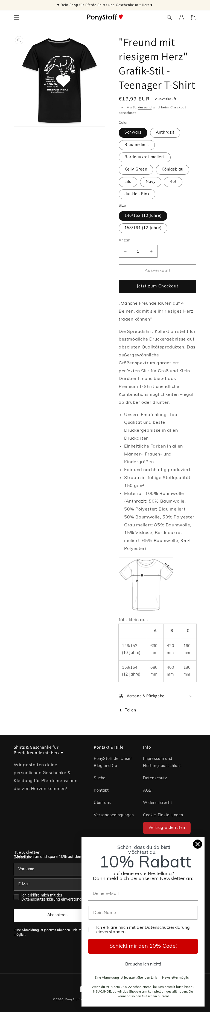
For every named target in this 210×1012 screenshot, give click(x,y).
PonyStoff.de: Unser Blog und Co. (113, 762)
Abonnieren (57, 915)
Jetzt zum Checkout (157, 286)
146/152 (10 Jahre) (143, 216)
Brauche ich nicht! (143, 964)
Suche (100, 778)
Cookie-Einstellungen (163, 815)
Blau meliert (136, 145)
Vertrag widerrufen (166, 828)
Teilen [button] (130, 710)
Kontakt (101, 791)
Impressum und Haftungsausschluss (162, 762)
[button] (16, 17)
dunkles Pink (137, 194)
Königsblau (172, 170)
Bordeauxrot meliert (144, 157)
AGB (147, 791)
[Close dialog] (197, 844)
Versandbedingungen (114, 815)
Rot (173, 182)
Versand (144, 107)
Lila (128, 182)
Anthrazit (165, 133)
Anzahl (125, 240)
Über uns (102, 803)
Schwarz (133, 133)
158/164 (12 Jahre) (143, 228)
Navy (151, 182)
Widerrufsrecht (157, 803)
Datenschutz (155, 778)
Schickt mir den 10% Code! (143, 946)
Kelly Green (135, 170)
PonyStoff (72, 999)
